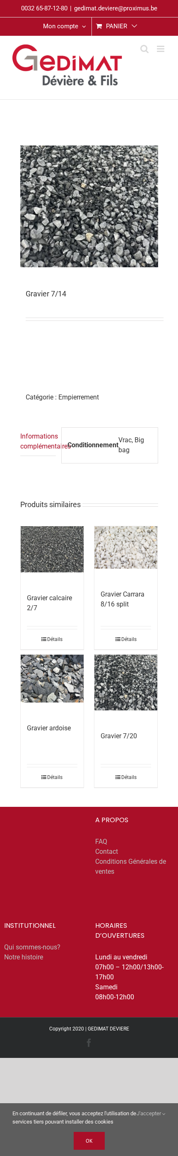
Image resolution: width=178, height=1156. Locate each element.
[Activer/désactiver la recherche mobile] (144, 48)
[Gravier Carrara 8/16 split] (126, 547)
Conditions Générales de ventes (130, 866)
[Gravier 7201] (89, 206)
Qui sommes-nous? (32, 947)
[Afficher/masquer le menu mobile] (161, 48)
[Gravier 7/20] (126, 682)
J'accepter (149, 1113)
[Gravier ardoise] (52, 678)
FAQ (101, 841)
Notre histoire (23, 957)
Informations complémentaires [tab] (38, 441)
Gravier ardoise (49, 728)
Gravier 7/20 (119, 736)
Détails (55, 639)
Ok (89, 1140)
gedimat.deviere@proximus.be (115, 8)
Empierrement (78, 397)
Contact (106, 851)
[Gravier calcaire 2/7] (52, 549)
